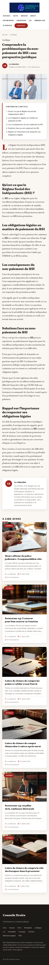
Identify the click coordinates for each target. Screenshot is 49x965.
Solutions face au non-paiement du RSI (23, 128)
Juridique (21, 20)
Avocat (24, 16)
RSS (20, 936)
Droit (33, 16)
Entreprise (8, 20)
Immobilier (39, 20)
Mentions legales (9, 936)
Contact (21, 26)
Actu (15, 16)
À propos (7, 25)
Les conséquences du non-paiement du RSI (25, 124)
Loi (30, 20)
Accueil (7, 16)
